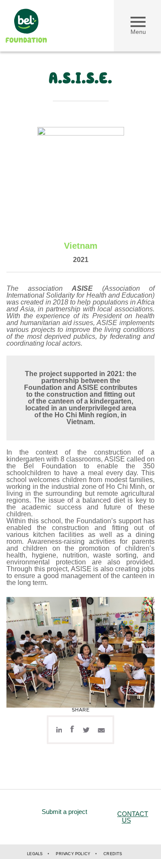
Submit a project (64, 811)
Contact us (132, 817)
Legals (35, 854)
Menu (138, 31)
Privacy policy (73, 854)
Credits (112, 854)
